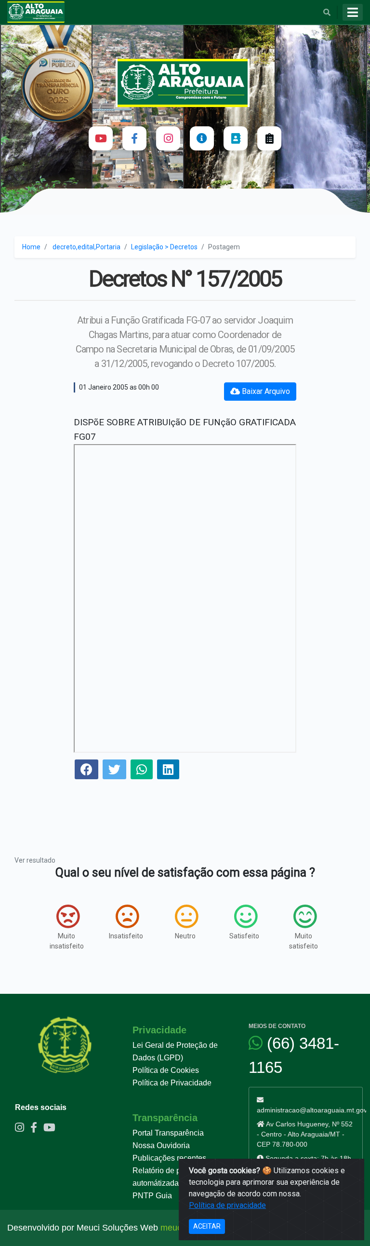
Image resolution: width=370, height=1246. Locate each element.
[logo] (185, 83)
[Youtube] (101, 138)
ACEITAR (207, 1226)
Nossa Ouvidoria (161, 1145)
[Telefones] (236, 138)
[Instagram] (168, 138)
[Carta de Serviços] (269, 138)
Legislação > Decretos (164, 247)
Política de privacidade (227, 1205)
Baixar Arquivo (265, 391)
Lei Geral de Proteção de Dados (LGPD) (175, 1051)
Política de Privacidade (171, 1083)
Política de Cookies (165, 1070)
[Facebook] (134, 138)
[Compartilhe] (86, 770)
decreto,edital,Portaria (86, 247)
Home (31, 247)
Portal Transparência (168, 1133)
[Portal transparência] (202, 138)
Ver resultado (34, 860)
